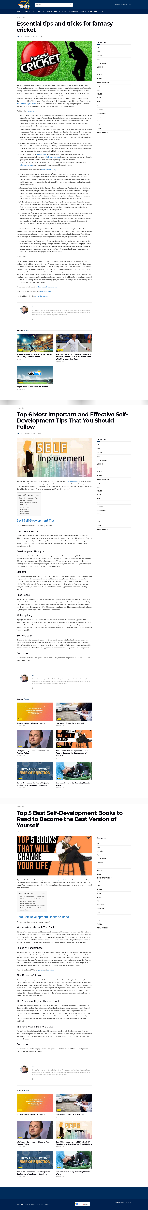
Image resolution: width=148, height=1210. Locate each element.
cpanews (40, 970)
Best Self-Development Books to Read (32, 897)
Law (98, 90)
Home (19, 12)
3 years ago (21, 726)
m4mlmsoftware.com (52, 157)
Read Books (25, 507)
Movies (99, 94)
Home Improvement (104, 82)
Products (101, 109)
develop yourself (74, 481)
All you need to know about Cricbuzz (32, 387)
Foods (99, 71)
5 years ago (27, 36)
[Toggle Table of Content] (36, 495)
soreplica (50, 970)
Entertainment (38, 12)
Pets (98, 105)
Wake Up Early (26, 509)
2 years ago (21, 359)
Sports (83, 12)
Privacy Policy (119, 1202)
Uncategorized (102, 132)
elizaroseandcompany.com (47, 287)
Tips (95, 12)
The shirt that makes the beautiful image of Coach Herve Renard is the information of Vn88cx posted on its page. (73, 357)
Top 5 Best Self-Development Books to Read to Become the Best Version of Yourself (72, 753)
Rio (19, 36)
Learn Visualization (27, 500)
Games (99, 75)
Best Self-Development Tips (28, 498)
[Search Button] (71, 5)
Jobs (98, 86)
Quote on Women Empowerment (31, 723)
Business (26, 12)
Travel (102, 12)
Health (57, 12)
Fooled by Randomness (29, 901)
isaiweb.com (41, 154)
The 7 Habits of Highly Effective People (33, 905)
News (64, 12)
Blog (98, 52)
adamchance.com (26, 165)
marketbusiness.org (42, 296)
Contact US (128, 1202)
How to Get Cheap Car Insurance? (70, 723)
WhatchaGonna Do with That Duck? (32, 899)
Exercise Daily (26, 511)
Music (99, 98)
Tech (90, 12)
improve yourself (58, 880)
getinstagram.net (45, 291)
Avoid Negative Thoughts (29, 502)
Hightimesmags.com (22, 1204)
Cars (98, 59)
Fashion (49, 12)
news (99, 101)
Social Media (73, 12)
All (98, 48)
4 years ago (60, 361)
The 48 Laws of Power (28, 903)
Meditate (24, 505)
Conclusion (25, 513)
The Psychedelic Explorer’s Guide (31, 908)
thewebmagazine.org (48, 170)
